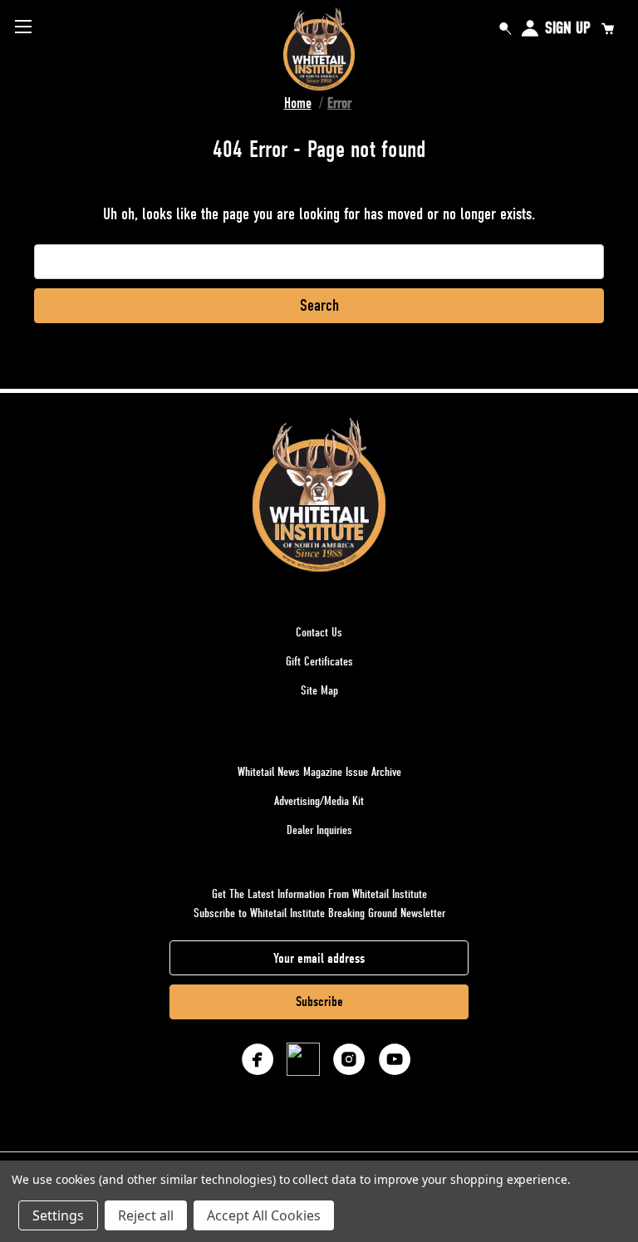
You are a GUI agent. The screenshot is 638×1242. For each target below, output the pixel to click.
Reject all (146, 1215)
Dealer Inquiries (319, 829)
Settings (58, 1215)
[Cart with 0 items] (607, 28)
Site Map (319, 690)
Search (505, 28)
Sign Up (568, 27)
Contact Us (319, 632)
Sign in (530, 28)
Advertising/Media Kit (319, 800)
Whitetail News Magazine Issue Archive (319, 771)
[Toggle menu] (23, 26)
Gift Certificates (319, 661)
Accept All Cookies (264, 1215)
